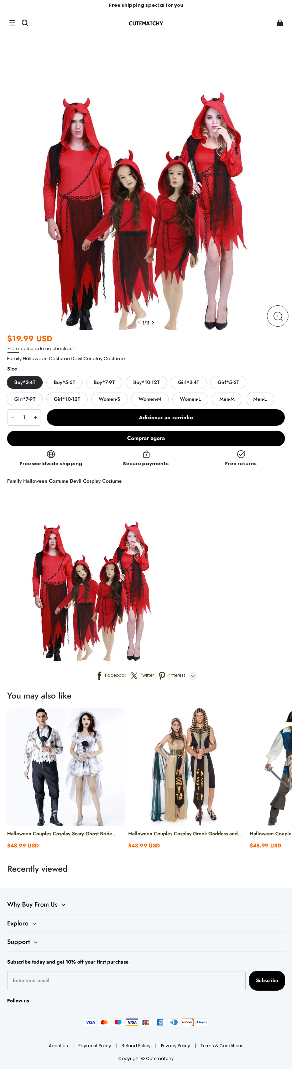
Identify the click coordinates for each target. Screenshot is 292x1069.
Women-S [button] (109, 399)
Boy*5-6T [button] (64, 382)
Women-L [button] (190, 399)
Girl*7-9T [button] (24, 399)
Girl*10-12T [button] (67, 399)
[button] (12, 23)
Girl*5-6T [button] (228, 382)
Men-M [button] (227, 399)
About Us (59, 1046)
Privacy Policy (176, 1046)
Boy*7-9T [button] (104, 382)
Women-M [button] (150, 399)
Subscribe (267, 980)
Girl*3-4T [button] (188, 382)
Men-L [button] (260, 399)
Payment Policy (95, 1046)
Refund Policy (136, 1046)
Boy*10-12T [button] (146, 382)
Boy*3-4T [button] (24, 382)
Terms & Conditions (222, 1046)
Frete (13, 348)
